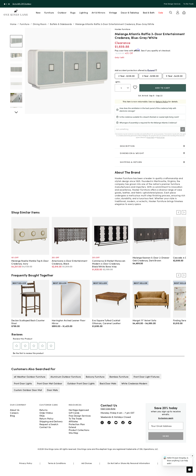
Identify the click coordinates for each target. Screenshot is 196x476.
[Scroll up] (16, 111)
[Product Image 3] (16, 84)
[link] (150, 146)
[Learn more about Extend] (156, 70)
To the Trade (188, 4)
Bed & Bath (149, 12)
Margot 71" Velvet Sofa (144, 320)
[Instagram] (103, 422)
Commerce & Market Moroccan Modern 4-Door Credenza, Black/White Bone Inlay (108, 263)
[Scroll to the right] (184, 212)
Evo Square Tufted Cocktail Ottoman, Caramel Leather (106, 322)
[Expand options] (184, 146)
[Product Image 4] (16, 98)
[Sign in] (177, 12)
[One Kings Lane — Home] (16, 12)
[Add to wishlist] (135, 87)
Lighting (83, 12)
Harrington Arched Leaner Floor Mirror (68, 322)
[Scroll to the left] (178, 212)
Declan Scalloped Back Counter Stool (28, 322)
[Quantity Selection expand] (128, 88)
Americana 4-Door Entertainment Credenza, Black (69, 262)
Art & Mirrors (98, 12)
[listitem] (29, 376)
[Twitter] (130, 422)
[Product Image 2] (16, 69)
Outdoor (62, 12)
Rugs (72, 12)
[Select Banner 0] (4, 4)
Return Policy (162, 101)
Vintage (113, 12)
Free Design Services (172, 4)
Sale (160, 12)
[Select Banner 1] (6, 4)
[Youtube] (116, 422)
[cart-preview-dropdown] (184, 12)
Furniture (49, 12)
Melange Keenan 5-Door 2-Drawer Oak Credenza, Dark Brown (151, 259)
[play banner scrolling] (9, 4)
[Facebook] (123, 422)
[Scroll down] (16, 31)
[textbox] (123, 88)
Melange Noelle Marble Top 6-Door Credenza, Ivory (30, 262)
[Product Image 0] (16, 41)
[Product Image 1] (16, 55)
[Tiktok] (109, 422)
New (38, 12)
